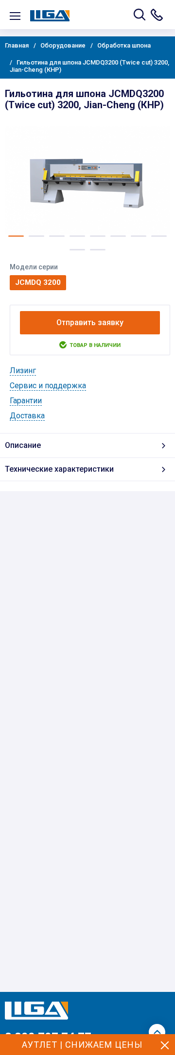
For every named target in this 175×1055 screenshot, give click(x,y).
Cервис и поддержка (48, 385)
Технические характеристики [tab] (59, 469)
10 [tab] (97, 249)
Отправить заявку (89, 322)
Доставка (27, 415)
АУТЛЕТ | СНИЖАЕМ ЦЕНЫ (82, 1044)
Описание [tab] (23, 445)
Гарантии (26, 400)
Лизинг (23, 370)
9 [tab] (77, 249)
